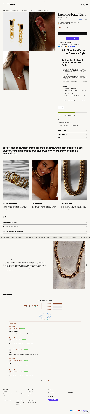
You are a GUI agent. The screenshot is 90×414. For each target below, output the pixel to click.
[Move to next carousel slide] (86, 265)
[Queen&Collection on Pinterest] (53, 397)
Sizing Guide (6, 398)
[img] (12, 326)
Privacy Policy (19, 400)
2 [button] (43, 380)
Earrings (30, 398)
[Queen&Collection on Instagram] (51, 397)
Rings (29, 395)
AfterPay (5, 391)
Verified (45, 319)
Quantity (60, 105)
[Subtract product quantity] (59, 107)
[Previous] (24, 1)
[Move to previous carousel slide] (3, 265)
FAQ (16, 391)
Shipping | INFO (20, 402)
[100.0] (41, 315)
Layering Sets (31, 400)
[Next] (65, 1)
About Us (18, 395)
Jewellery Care (7, 400)
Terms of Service (7, 393)
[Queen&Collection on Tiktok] (55, 397)
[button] (61, 27)
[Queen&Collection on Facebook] (49, 397)
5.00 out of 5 (34, 305)
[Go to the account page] (84, 5)
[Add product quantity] (63, 107)
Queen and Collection (63, 17)
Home (4, 10)
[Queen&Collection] (9, 4)
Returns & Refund (20, 393)
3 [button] (45, 380)
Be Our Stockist (32, 402)
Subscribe (70, 392)
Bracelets (30, 391)
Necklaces (30, 393)
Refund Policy (6, 395)
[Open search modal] (81, 5)
